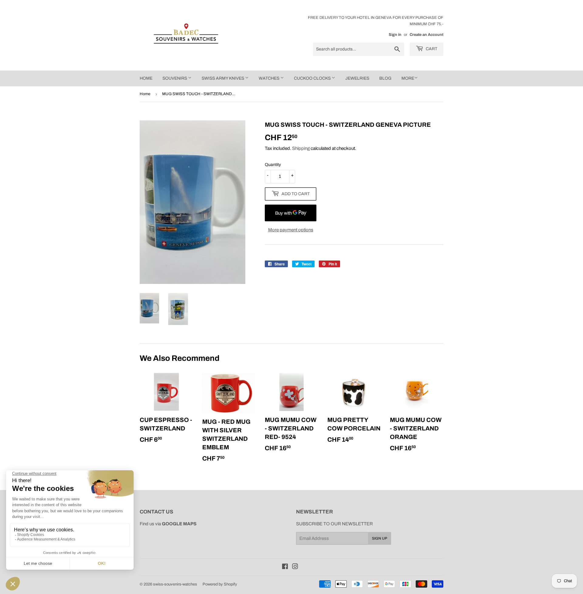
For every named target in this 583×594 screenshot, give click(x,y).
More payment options (290, 229)
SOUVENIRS (175, 78)
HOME (146, 78)
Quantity (273, 164)
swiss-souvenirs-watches (175, 584)
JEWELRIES (357, 78)
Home (145, 94)
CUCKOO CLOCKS (313, 78)
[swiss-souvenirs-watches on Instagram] (295, 567)
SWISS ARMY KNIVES (223, 78)
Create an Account (426, 35)
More (407, 78)
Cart (431, 49)
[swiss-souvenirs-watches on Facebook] (285, 567)
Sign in (395, 35)
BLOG (385, 78)
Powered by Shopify (220, 584)
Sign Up (379, 538)
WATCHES (269, 78)
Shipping (301, 148)
